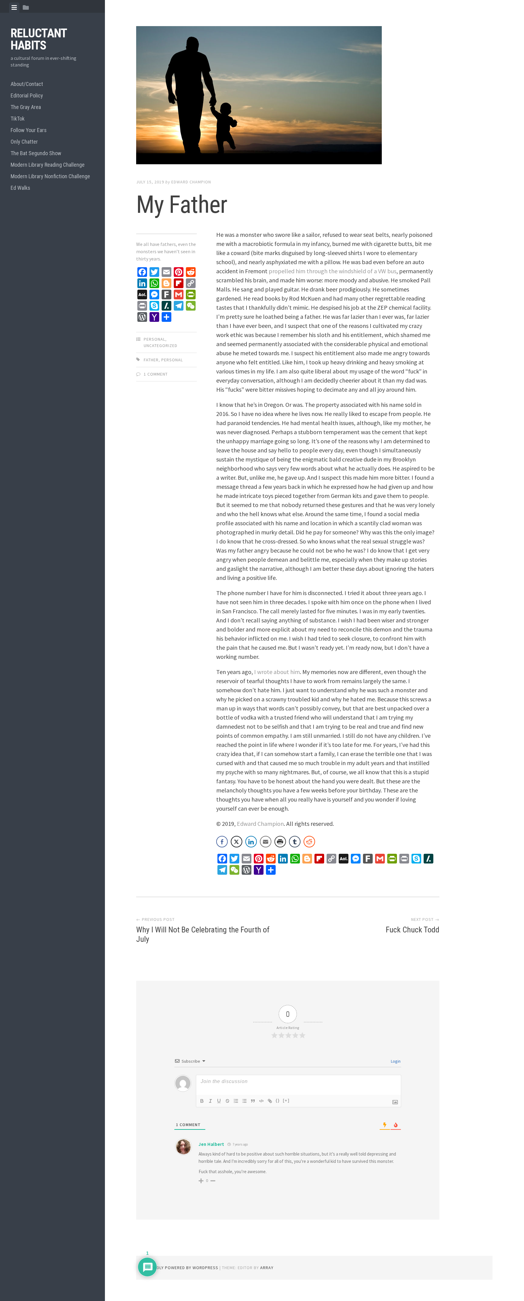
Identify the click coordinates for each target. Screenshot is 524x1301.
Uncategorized (160, 345)
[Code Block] (261, 1101)
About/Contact (27, 84)
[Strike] (227, 1101)
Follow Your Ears (29, 130)
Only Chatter (24, 141)
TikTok (18, 118)
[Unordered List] (244, 1101)
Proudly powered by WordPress (181, 1267)
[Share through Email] (265, 841)
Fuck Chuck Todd (412, 929)
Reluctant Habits (39, 39)
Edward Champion (191, 182)
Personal (154, 339)
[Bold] (202, 1101)
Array (267, 1267)
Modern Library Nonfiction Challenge (50, 176)
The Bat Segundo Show (36, 153)
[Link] (270, 1101)
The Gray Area (26, 107)
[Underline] (219, 1101)
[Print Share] (280, 841)
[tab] (14, 7)
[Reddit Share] (309, 841)
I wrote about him (277, 672)
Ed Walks (20, 188)
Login (395, 1061)
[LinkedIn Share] (251, 841)
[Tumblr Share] (295, 841)
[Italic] (210, 1101)
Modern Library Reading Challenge (48, 165)
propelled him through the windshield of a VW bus (332, 271)
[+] (286, 1100)
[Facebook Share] (222, 841)
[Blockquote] (253, 1101)
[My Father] (287, 96)
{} (278, 1100)
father (151, 360)
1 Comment (156, 374)
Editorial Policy (27, 95)
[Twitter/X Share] (236, 841)
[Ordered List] (236, 1101)
